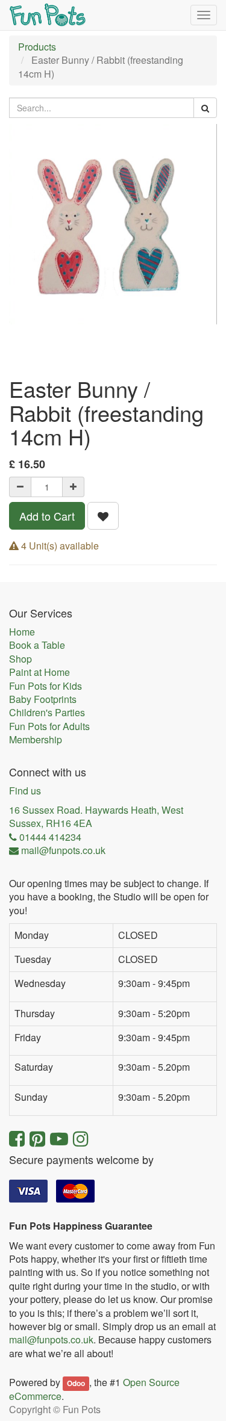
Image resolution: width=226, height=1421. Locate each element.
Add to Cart (47, 516)
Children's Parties (47, 712)
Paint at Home (39, 672)
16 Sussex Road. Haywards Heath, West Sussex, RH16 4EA (96, 816)
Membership (35, 739)
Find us (25, 790)
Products (37, 47)
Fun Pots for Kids (45, 686)
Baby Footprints (43, 699)
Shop (20, 659)
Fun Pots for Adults (49, 726)
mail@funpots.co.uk (51, 1339)
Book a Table (37, 645)
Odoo (76, 1383)
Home (22, 632)
